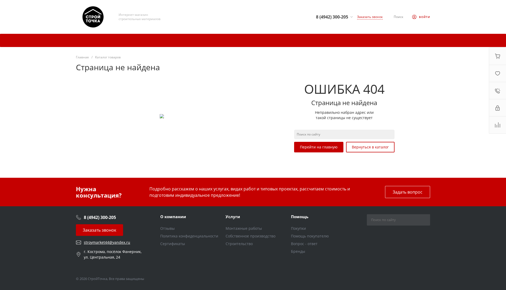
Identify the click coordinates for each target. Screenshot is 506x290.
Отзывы (167, 228)
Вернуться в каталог (370, 146)
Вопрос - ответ (304, 243)
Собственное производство (250, 235)
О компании (173, 216)
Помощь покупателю (310, 235)
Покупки (298, 228)
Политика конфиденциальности (189, 235)
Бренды (298, 251)
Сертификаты (172, 243)
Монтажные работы (244, 228)
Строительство (239, 243)
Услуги (233, 216)
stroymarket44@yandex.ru (107, 242)
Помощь (299, 216)
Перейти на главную (319, 146)
